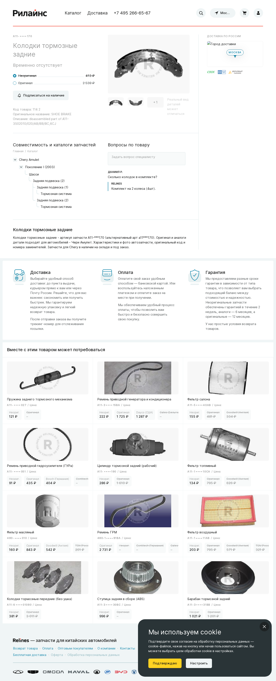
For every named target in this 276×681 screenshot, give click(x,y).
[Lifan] (108, 672)
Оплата (47, 648)
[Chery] (18, 672)
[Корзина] (244, 13)
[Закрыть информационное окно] (264, 626)
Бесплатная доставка (29, 655)
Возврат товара (25, 648)
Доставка (97, 13)
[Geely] (33, 672)
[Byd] (121, 672)
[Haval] (78, 672)
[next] (181, 68)
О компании (106, 648)
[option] (149, 66)
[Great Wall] (97, 672)
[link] (48, 390)
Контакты (127, 648)
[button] (116, 102)
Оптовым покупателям (75, 648)
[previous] (116, 68)
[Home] (30, 13)
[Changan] (134, 672)
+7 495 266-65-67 (132, 13)
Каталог (73, 13)
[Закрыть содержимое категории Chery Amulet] (15, 160)
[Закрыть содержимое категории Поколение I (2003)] (21, 167)
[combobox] (201, 13)
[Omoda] (53, 672)
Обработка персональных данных (93, 655)
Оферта (57, 655)
